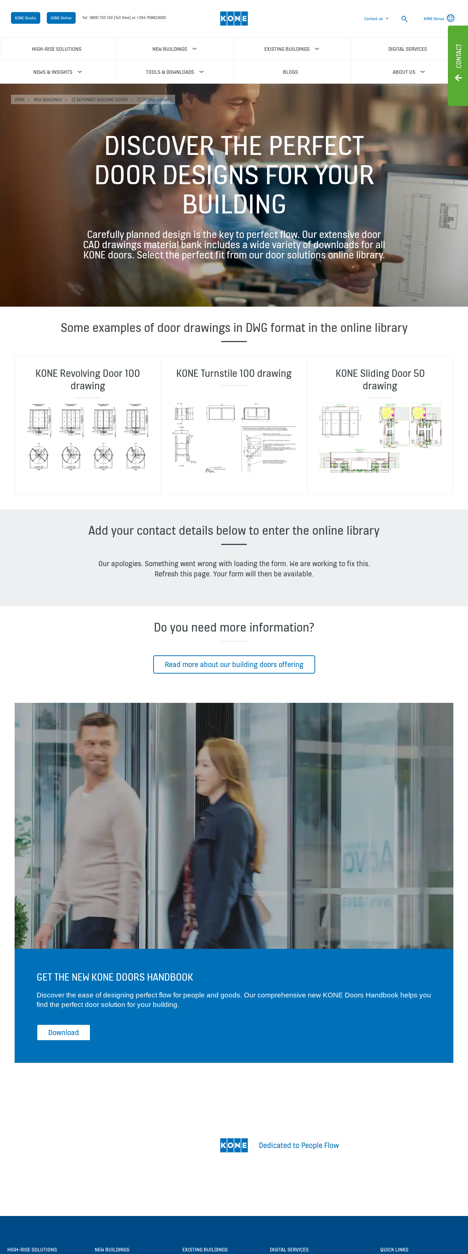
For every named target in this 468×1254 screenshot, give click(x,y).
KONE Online (61, 17)
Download (63, 1032)
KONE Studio (25, 17)
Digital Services (289, 1249)
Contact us (373, 18)
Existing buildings (205, 1249)
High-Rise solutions (32, 1249)
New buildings (48, 99)
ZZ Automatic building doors (99, 99)
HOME (20, 99)
